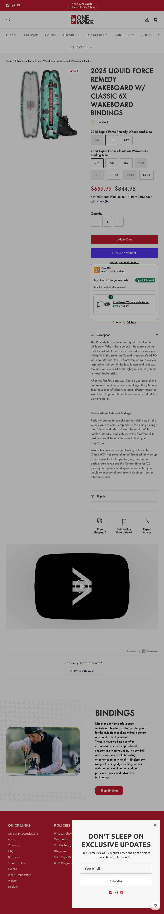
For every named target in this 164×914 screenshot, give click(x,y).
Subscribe (116, 881)
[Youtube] (121, 892)
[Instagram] (116, 892)
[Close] (155, 825)
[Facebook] (110, 892)
